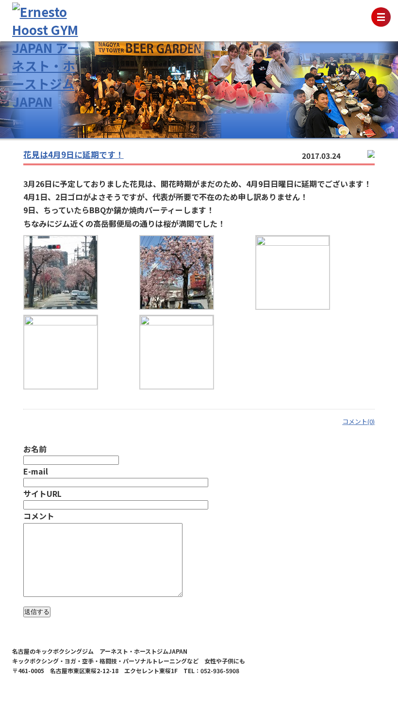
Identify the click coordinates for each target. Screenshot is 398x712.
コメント (38, 516)
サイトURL (42, 493)
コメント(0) (358, 421)
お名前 (35, 449)
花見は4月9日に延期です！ (73, 154)
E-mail (35, 471)
